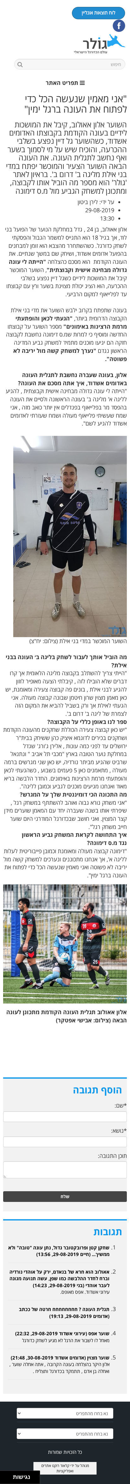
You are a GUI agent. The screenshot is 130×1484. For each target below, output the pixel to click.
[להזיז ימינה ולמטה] (8, 1479)
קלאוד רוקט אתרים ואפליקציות (57, 1468)
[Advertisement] (65, 1055)
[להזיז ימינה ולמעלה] (8, 1475)
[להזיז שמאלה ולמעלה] (5, 1475)
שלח (65, 1196)
